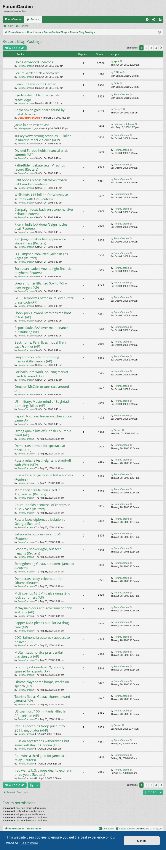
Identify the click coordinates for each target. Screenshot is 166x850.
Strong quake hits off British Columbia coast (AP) (42, 433)
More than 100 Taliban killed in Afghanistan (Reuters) (37, 492)
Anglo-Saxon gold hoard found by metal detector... (39, 112)
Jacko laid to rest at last (31, 125)
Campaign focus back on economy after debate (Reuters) (43, 211)
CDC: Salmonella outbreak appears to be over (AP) (42, 639)
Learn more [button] (29, 843)
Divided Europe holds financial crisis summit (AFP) (41, 152)
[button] (161, 47)
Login (9, 25)
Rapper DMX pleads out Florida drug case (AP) (41, 625)
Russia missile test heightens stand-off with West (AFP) (42, 462)
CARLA (118, 72)
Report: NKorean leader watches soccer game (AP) (43, 418)
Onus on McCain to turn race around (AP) (41, 388)
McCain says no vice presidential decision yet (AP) (38, 654)
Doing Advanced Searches (33, 62)
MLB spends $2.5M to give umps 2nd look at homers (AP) (42, 595)
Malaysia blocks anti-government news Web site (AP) (43, 610)
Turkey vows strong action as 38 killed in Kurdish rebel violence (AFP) (42, 138)
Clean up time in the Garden (35, 84)
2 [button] (146, 48)
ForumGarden (13, 19)
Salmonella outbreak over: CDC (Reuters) (37, 536)
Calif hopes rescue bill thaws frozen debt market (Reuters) (40, 182)
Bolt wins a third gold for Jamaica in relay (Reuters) (40, 757)
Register (24, 25)
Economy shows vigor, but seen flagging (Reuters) (38, 551)
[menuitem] (147, 19)
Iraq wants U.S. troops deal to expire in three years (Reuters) (43, 772)
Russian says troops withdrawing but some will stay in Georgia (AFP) (41, 743)
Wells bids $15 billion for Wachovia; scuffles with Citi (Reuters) (41, 196)
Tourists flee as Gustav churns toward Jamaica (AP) (42, 698)
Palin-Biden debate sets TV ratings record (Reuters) (39, 167)
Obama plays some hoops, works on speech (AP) (41, 684)
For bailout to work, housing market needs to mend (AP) (41, 374)
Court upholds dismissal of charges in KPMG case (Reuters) (42, 507)
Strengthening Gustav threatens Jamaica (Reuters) (44, 565)
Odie (116, 83)
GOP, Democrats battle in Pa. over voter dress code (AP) (43, 300)
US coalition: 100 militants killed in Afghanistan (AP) (40, 713)
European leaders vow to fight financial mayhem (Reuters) (43, 270)
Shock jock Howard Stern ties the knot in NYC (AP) (42, 315)
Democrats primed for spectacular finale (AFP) (39, 447)
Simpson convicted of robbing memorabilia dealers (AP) (36, 359)
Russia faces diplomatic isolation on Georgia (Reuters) (40, 521)
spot (116, 61)
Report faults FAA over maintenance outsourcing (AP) (41, 329)
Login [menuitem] (154, 20)
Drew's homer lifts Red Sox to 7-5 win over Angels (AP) (42, 285)
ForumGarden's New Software (36, 73)
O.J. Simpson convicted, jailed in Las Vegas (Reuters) (41, 256)
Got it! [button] (141, 840)
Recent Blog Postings (22, 41)
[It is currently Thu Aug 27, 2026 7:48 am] (159, 32)
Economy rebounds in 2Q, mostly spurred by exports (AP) (39, 669)
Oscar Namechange (29, 117)
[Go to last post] (121, 61)
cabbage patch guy (28, 128)
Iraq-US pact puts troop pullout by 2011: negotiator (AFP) (39, 728)
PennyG (118, 109)
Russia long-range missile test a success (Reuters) (43, 477)
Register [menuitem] (161, 20)
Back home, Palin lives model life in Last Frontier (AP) (40, 344)
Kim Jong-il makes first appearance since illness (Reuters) (40, 241)
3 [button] (151, 48)
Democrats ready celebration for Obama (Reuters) (38, 580)
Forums (35, 19)
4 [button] (156, 48)
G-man (117, 430)
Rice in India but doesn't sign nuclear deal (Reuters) (41, 226)
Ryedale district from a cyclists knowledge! (36, 97)
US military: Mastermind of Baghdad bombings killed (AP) (41, 403)
